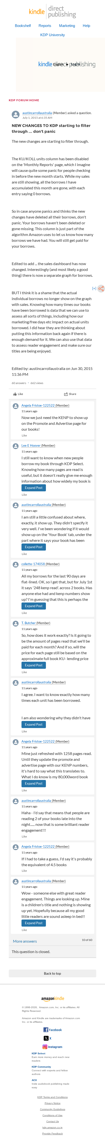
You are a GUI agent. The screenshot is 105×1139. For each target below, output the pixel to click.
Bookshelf (23, 26)
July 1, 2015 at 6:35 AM (37, 117)
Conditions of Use (52, 1115)
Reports (45, 26)
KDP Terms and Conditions (52, 1097)
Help (86, 26)
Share (72, 394)
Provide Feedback (52, 1133)
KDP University (52, 35)
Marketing (67, 26)
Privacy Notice (53, 1103)
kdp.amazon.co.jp (52, 1127)
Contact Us (52, 1121)
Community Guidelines (52, 1109)
